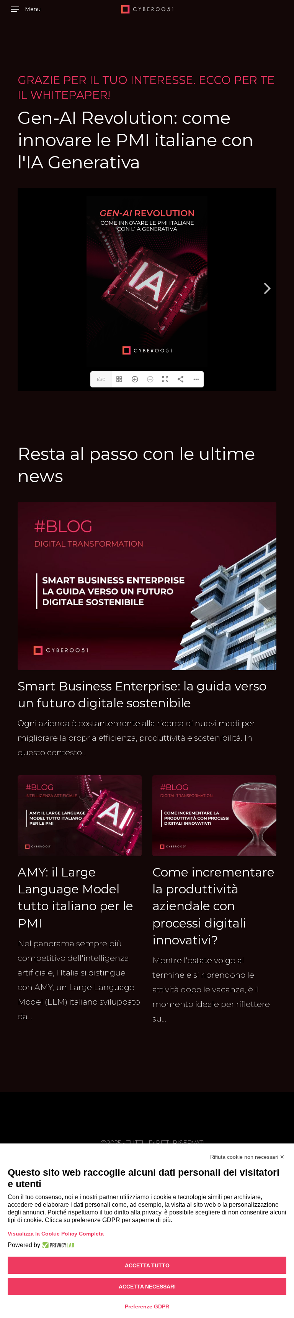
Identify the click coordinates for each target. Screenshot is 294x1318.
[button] (26, 9)
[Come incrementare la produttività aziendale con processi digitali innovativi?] (214, 900)
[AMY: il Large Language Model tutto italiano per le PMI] (80, 899)
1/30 (101, 379)
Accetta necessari (147, 1286)
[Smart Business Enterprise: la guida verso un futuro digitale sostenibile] (147, 631)
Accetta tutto (147, 1265)
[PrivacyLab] (57, 1245)
